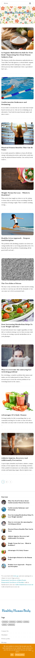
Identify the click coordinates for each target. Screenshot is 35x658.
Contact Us (4, 631)
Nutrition (19, 621)
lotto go (16, 576)
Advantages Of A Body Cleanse (13, 415)
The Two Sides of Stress (11, 283)
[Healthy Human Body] (17, 12)
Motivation (12, 621)
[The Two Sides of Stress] (17, 269)
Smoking (26, 621)
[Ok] (33, 651)
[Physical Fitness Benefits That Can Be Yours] (17, 133)
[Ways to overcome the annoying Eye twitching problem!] (17, 355)
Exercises (5, 621)
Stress (4, 624)
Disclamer (4, 635)
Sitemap (3, 642)
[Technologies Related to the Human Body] (3, 559)
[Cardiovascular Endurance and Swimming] (17, 88)
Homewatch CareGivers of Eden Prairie (13, 580)
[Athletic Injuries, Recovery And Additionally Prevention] (17, 444)
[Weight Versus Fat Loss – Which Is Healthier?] (17, 179)
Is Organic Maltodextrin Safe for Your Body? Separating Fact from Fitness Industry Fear (17, 55)
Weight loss (11, 624)
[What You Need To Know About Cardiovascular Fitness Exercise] (3, 502)
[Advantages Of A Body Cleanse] (17, 401)
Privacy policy (5, 638)
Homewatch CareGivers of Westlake (12, 582)
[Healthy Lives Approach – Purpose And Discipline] (17, 224)
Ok (12, 654)
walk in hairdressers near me (24, 584)
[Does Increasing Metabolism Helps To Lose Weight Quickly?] (17, 310)
